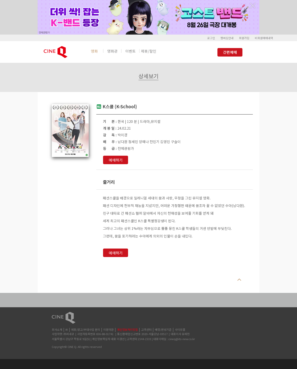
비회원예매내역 (264, 38)
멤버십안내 (227, 38)
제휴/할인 (148, 51)
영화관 (112, 51)
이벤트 (130, 51)
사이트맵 (180, 329)
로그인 (211, 38)
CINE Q (148, 318)
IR (66, 329)
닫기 (252, 5)
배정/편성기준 (163, 329)
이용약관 (108, 329)
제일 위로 (239, 279)
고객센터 (146, 329)
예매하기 (116, 160)
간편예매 (230, 52)
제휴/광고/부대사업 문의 (85, 329)
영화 (94, 51)
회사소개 (57, 329)
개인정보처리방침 (127, 329)
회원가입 (244, 38)
